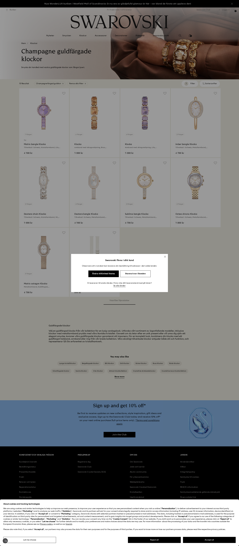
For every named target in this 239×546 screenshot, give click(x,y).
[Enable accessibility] (5, 540)
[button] (165, 257)
